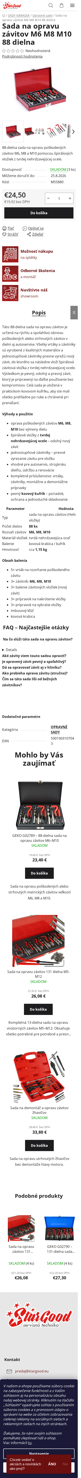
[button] (39, 877)
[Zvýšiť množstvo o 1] (70, 198)
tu (30, 1442)
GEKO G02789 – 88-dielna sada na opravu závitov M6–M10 (39, 838)
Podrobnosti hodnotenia (22, 56)
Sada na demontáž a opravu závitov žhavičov (39, 1110)
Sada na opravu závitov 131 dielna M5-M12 (38, 974)
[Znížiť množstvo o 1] (48, 198)
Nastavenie (39, 1453)
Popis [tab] (39, 312)
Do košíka (39, 213)
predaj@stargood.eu (32, 1371)
